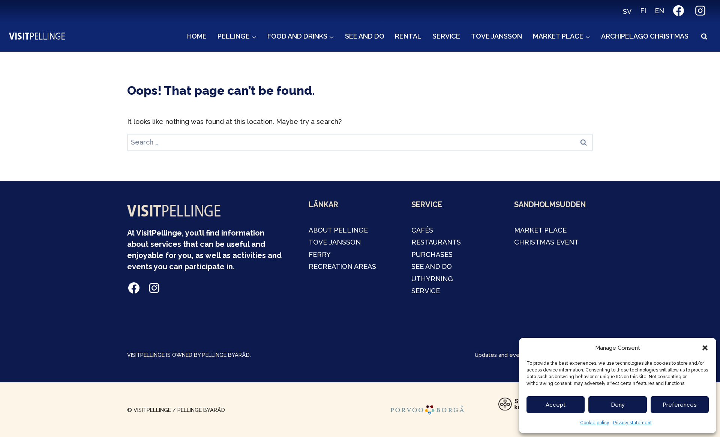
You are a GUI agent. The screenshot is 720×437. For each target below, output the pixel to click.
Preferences (680, 404)
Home (197, 36)
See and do (364, 36)
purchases (432, 254)
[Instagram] (700, 11)
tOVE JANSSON (335, 242)
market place (540, 230)
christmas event (546, 242)
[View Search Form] (704, 36)
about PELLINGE (338, 230)
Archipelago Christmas (644, 36)
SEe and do (431, 266)
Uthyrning (432, 279)
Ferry (320, 254)
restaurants (436, 242)
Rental (408, 36)
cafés (422, 230)
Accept (556, 404)
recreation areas (342, 266)
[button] (705, 348)
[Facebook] (679, 11)
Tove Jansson (496, 36)
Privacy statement (632, 422)
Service (446, 36)
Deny (618, 404)
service (425, 291)
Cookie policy (594, 422)
